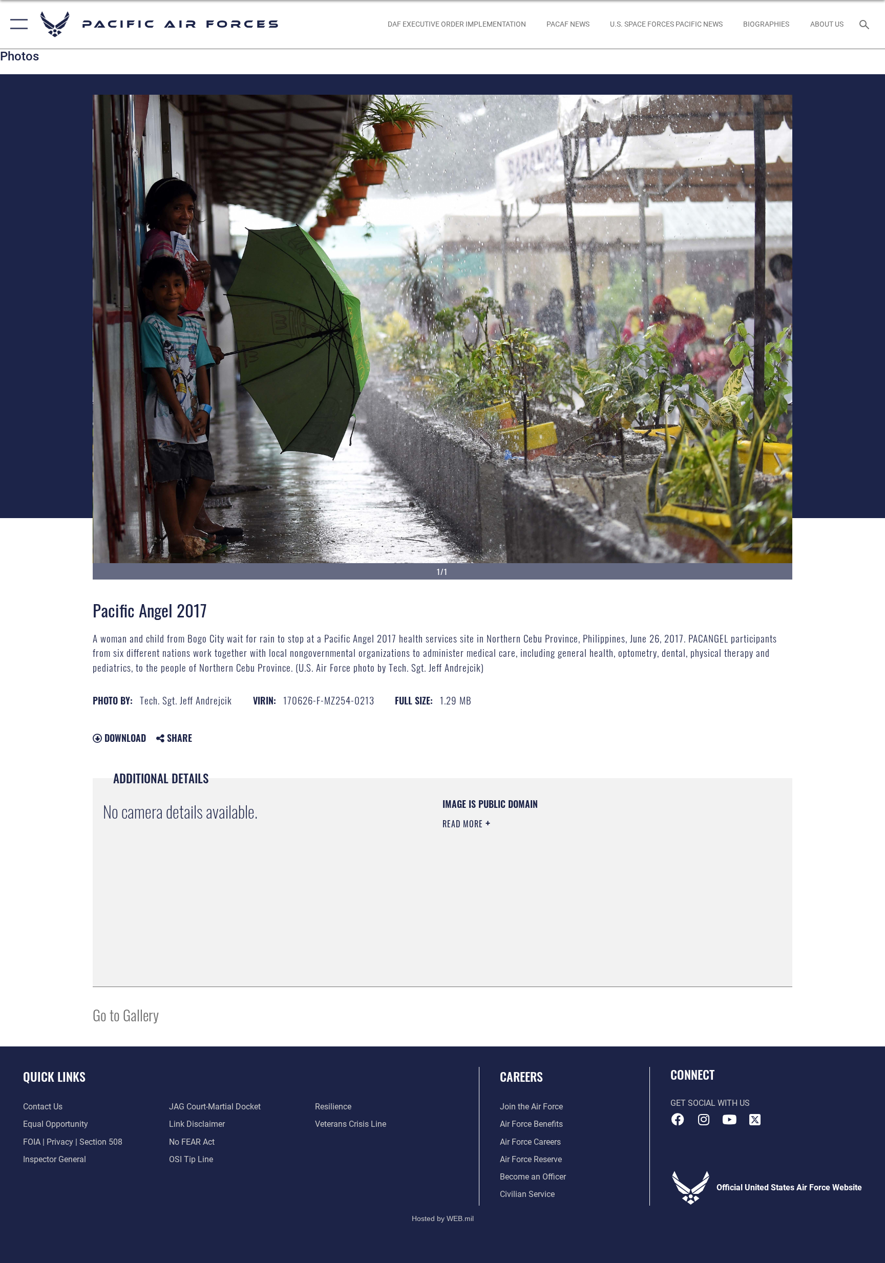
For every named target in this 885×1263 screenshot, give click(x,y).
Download (124, 737)
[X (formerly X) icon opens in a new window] (755, 1119)
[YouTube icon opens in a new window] (729, 1119)
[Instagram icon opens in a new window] (703, 1119)
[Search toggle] (865, 24)
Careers (521, 1076)
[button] (16, 24)
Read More (464, 824)
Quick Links (54, 1076)
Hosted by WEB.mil (443, 1218)
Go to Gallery (126, 1014)
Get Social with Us (710, 1103)
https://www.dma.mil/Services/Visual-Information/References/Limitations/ (562, 889)
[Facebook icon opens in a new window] (678, 1119)
